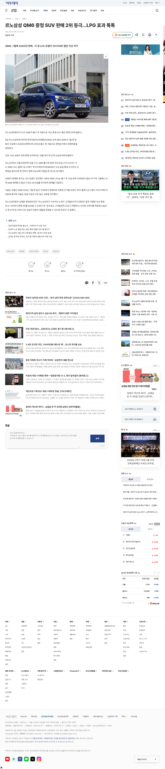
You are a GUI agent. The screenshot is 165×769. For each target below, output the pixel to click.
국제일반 (88, 630)
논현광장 (142, 630)
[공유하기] (137, 35)
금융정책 (24, 626)
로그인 (125, 3)
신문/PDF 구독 (148, 3)
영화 (6, 684)
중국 (87, 639)
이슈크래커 (24, 675)
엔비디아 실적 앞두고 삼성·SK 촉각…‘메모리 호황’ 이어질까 (52, 313)
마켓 (6, 622)
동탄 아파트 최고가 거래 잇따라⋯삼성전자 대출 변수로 (49, 360)
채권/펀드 (8, 651)
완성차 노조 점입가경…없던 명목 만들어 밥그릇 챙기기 (29, 229)
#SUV (45, 251)
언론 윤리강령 (37, 738)
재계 (24, 11)
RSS (156, 3)
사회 (124, 622)
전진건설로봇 (130, 548)
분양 (38, 639)
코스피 (131, 529)
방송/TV (8, 680)
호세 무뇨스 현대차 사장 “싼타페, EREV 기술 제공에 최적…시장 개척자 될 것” (145, 314)
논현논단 (142, 626)
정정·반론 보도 (98, 716)
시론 (140, 634)
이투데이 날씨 (107, 671)
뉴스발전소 (25, 671)
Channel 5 (74, 671)
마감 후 (141, 643)
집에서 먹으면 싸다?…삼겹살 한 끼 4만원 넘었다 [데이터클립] (53, 407)
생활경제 (72, 634)
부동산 (39, 622)
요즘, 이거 (24, 680)
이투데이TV (41, 671)
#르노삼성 (10, 251)
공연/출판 (8, 692)
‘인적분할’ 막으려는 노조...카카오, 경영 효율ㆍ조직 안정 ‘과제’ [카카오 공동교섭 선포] (144, 274)
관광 (6, 675)
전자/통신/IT (34, 11)
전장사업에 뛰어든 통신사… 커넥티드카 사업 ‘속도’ (27, 226)
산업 (14, 10)
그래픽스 (24, 684)
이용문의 (86, 716)
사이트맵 (134, 716)
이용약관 (34, 716)
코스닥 (150, 529)
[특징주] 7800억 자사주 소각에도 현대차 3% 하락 (144, 158)
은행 (22, 630)
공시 (6, 626)
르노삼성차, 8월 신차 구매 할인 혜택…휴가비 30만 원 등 (29, 233)
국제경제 (88, 626)
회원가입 (131, 3)
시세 (6, 634)
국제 (87, 622)
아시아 (88, 643)
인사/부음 (126, 647)
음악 (6, 688)
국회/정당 (107, 630)
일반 (102, 11)
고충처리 (75, 716)
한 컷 (22, 688)
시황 (6, 630)
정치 (106, 622)
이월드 (128, 535)
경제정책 (72, 626)
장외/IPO (8, 639)
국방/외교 (107, 634)
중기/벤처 (93, 11)
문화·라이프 (9, 671)
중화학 (54, 11)
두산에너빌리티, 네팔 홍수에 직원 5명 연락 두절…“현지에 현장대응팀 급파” (144, 264)
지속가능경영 (122, 671)
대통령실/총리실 (109, 626)
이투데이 (8, 19)
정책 (38, 634)
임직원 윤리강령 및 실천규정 (64, 738)
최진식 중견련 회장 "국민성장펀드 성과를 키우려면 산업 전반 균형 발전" (145, 294)
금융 (22, 622)
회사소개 (23, 716)
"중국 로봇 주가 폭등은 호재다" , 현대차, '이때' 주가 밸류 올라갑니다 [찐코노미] (140, 197)
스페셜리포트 (58, 671)
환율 (6, 656)
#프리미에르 (34, 251)
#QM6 (21, 251)
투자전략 (150, 479)
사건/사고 (126, 634)
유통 (72, 11)
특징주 (131, 479)
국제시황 (8, 660)
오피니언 (142, 622)
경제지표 (72, 630)
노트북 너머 (143, 651)
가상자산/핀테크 (26, 647)
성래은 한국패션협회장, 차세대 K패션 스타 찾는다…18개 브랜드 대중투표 (145, 335)
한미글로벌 (130, 555)
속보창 (139, 3)
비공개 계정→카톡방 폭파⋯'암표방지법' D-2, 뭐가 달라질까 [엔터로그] (57, 375)
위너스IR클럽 (90, 671)
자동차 (45, 11)
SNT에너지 (130, 562)
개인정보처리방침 (47, 716)
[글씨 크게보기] (156, 35)
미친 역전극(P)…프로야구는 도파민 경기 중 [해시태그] (50, 329)
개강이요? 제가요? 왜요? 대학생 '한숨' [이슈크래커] (48, 391)
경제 (71, 622)
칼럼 (140, 647)
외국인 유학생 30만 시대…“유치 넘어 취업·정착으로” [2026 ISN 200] (57, 297)
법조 (124, 626)
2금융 (23, 639)
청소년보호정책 (62, 716)
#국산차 (56, 251)
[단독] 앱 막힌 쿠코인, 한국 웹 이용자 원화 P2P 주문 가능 (30, 236)
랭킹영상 (40, 680)
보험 (22, 634)
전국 (124, 643)
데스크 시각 (143, 639)
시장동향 (40, 626)
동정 (124, 651)
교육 (124, 630)
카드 (22, 643)
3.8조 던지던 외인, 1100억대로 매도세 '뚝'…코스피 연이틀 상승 (54, 344)
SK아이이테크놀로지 (133, 542)
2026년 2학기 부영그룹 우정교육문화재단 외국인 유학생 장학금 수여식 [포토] (140, 463)
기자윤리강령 (48, 738)
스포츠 (7, 697)
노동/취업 (126, 639)
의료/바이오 (82, 11)
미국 (87, 634)
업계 (38, 630)
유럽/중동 (89, 647)
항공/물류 (63, 11)
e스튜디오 (40, 675)
